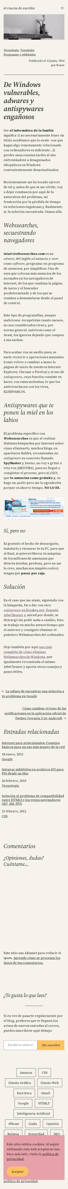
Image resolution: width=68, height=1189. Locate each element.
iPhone (14, 1123)
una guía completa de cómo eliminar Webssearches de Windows (28, 652)
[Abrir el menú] (62, 8)
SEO (57, 1134)
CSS (5, 816)
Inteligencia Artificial (33, 1113)
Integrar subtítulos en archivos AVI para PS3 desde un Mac (33, 771)
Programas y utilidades (20, 54)
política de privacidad (21, 1181)
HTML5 (43, 1103)
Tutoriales (27, 50)
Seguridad (36, 1134)
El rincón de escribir (19, 8)
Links (33, 1123)
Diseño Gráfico (20, 1082)
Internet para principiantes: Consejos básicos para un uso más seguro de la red (33, 745)
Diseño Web (50, 1082)
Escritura (24, 1093)
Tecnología (11, 50)
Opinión (52, 1123)
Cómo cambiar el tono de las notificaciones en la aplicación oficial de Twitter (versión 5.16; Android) (35, 713)
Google (7, 759)
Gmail (45, 1093)
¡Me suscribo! (51, 1045)
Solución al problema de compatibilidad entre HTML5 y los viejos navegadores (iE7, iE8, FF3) (33, 800)
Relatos (13, 1134)
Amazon (26, 1072)
